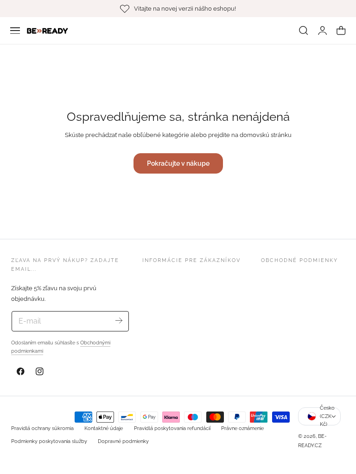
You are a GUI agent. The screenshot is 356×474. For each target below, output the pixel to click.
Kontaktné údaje (103, 428)
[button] (15, 30)
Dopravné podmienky (123, 441)
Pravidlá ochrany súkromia (42, 428)
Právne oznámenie (242, 428)
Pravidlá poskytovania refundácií (172, 428)
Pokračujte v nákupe (178, 163)
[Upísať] (118, 321)
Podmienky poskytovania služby (49, 441)
